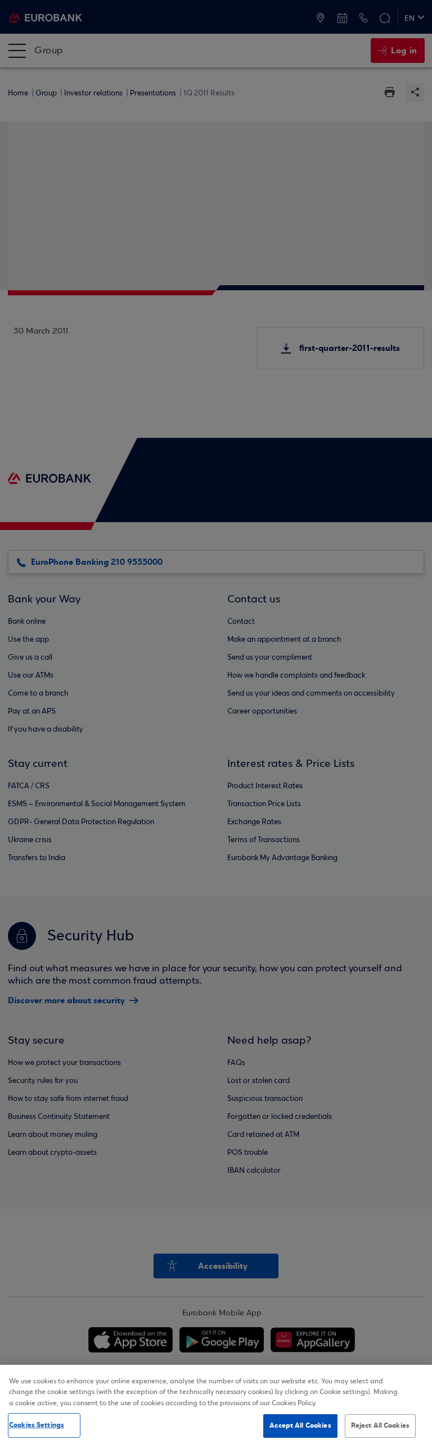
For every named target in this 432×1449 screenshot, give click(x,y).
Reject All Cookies (380, 1425)
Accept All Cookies (300, 1425)
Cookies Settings (36, 1424)
